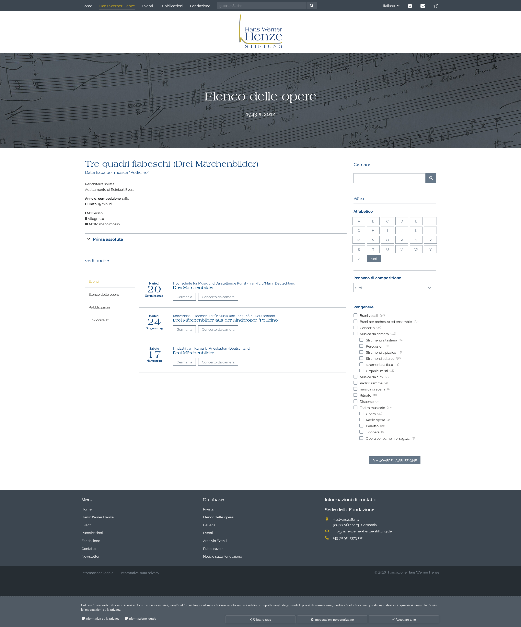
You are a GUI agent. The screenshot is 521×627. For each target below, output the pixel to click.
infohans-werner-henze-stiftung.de (362, 531)
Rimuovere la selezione (394, 460)
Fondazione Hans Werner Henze (413, 572)
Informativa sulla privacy (102, 618)
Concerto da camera (218, 296)
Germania (184, 296)
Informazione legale (142, 618)
